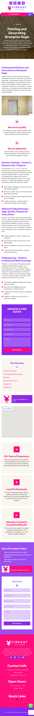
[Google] (10, 3)
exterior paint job (16, 168)
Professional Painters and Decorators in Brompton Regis (15, 70)
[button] (30, 14)
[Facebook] (14, 3)
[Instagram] (19, 3)
